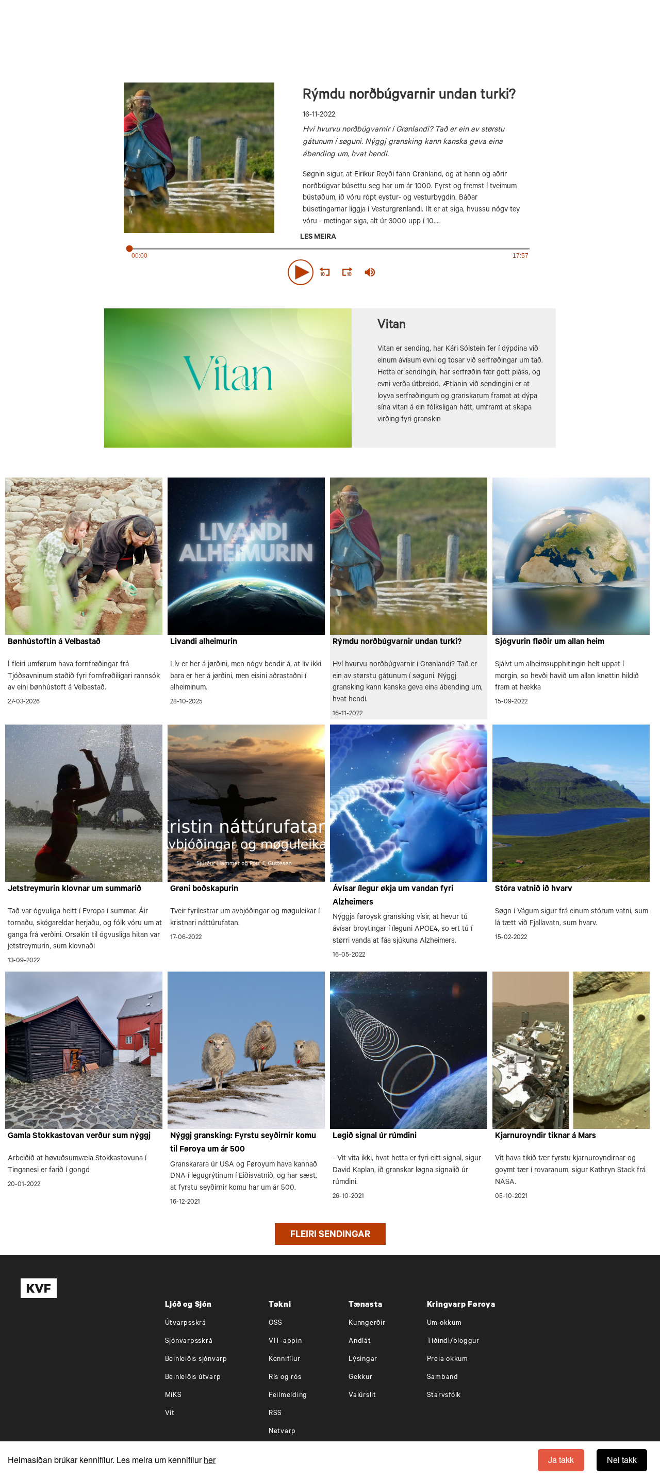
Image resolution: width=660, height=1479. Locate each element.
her (210, 1460)
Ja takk (561, 1460)
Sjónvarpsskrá (189, 1341)
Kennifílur (285, 1359)
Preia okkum (447, 1359)
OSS (276, 1323)
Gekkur (361, 1378)
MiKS (173, 1396)
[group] (370, 272)
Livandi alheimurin (203, 642)
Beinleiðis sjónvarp (196, 1359)
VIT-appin (285, 1341)
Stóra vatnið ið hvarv (533, 889)
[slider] (418, 272)
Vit (170, 1414)
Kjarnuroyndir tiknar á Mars (545, 1136)
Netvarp (282, 1432)
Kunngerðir (367, 1323)
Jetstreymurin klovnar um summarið (74, 889)
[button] (301, 272)
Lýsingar (363, 1359)
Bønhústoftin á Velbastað (54, 642)
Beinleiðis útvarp (193, 1378)
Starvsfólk (444, 1396)
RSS (275, 1414)
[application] (330, 270)
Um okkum (444, 1323)
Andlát (360, 1341)
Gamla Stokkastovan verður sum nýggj (79, 1136)
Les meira (318, 238)
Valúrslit (362, 1396)
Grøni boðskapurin (204, 889)
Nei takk (622, 1460)
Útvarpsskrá (185, 1323)
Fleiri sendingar (330, 1235)
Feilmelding (288, 1396)
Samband (442, 1378)
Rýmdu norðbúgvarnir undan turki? (397, 642)
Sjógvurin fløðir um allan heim (549, 642)
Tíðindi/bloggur (453, 1341)
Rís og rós (285, 1378)
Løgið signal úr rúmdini (375, 1136)
